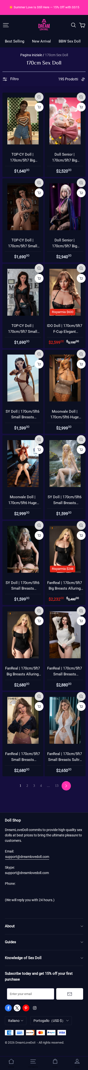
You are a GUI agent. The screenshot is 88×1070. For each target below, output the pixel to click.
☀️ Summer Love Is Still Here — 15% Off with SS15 (44, 7)
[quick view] (39, 97)
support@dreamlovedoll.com (27, 857)
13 (56, 786)
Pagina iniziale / (32, 55)
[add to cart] (39, 107)
